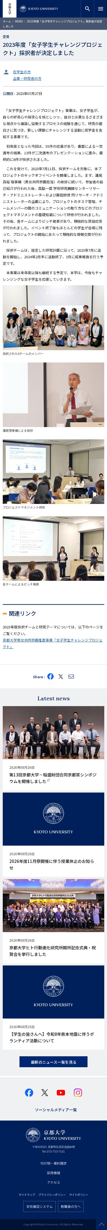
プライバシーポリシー (52, 1195)
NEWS (19, 21)
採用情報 (53, 1172)
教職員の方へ (71, 1206)
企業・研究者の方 (27, 78)
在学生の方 (22, 71)
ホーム (7, 21)
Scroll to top (101, 1224)
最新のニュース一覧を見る (54, 1062)
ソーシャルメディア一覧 (56, 1109)
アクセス (53, 1182)
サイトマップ (27, 1195)
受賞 (6, 36)
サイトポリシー (78, 1195)
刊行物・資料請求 (53, 1163)
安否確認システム (39, 1206)
